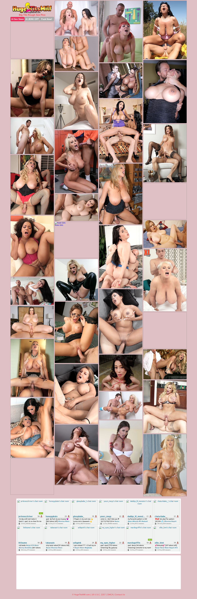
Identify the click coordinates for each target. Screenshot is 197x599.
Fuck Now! (46, 19)
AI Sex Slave (17, 19)
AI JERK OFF (32, 19)
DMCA (110, 594)
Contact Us (120, 594)
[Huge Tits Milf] (32, 7)
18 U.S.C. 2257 (99, 594)
